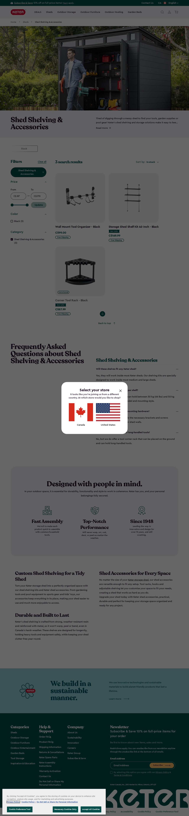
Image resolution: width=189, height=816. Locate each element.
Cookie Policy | (29, 802)
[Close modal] (120, 390)
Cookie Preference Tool (19, 809)
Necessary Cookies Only (65, 809)
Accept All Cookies (91, 809)
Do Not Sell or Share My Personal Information (57, 802)
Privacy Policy (13, 802)
